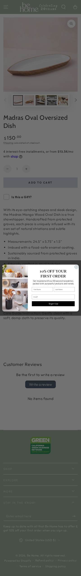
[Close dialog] (76, 266)
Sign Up (53, 303)
